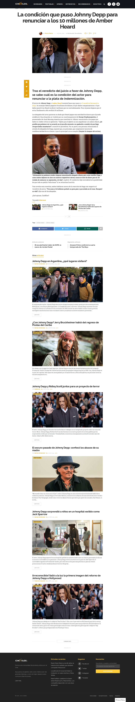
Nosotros (97, 4)
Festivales (49, 4)
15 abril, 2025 (50, 581)
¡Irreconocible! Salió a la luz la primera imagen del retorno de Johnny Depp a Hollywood (66, 577)
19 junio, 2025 (50, 517)
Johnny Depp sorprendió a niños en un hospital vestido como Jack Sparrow (66, 513)
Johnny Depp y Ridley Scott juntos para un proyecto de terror (66, 386)
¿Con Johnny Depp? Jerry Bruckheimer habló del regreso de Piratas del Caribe (90, 206)
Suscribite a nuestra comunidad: (106, 663)
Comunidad (93, 695)
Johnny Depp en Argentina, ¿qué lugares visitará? (59, 261)
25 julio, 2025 (45, 389)
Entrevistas (70, 4)
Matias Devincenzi (40, 264)
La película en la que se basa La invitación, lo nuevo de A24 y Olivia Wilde (62, 673)
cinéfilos (37, 389)
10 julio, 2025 (50, 453)
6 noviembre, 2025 (48, 208)
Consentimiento (103, 695)
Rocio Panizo (49, 33)
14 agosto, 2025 (83, 210)
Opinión (60, 4)
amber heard (40, 222)
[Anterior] (65, 216)
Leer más (36, 314)
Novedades (38, 4)
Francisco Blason (40, 581)
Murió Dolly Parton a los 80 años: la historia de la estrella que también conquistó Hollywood (62, 665)
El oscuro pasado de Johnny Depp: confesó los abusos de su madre (65, 449)
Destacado (22, 8)
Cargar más (67, 641)
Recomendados (84, 4)
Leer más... (18, 681)
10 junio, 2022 (60, 33)
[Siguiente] (69, 216)
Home (16, 8)
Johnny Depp (50, 222)
